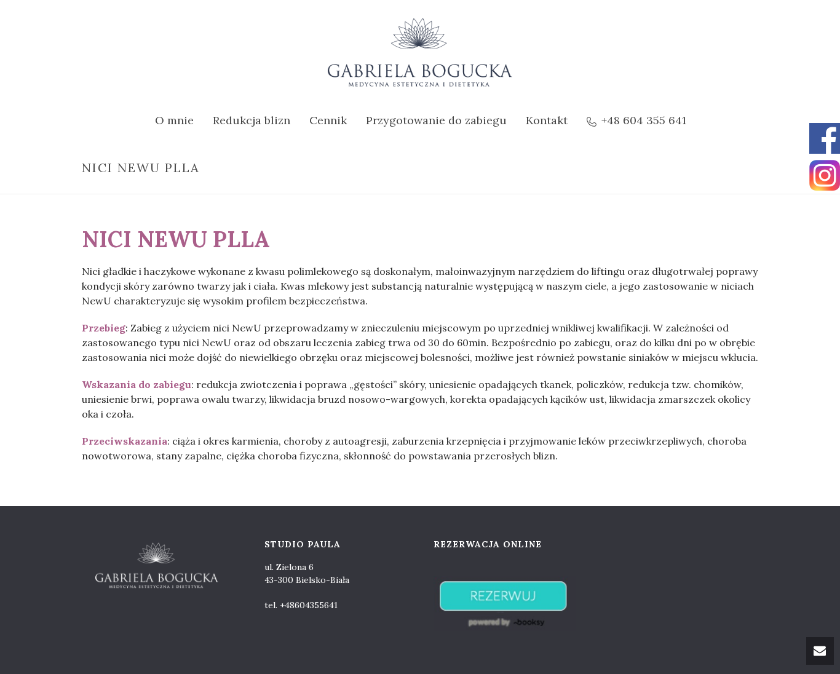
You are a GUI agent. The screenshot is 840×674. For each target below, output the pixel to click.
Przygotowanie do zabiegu (436, 120)
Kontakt (547, 120)
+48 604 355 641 (643, 120)
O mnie (174, 120)
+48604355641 (309, 605)
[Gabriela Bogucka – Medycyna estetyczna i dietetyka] (420, 52)
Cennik (328, 120)
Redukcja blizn (251, 120)
